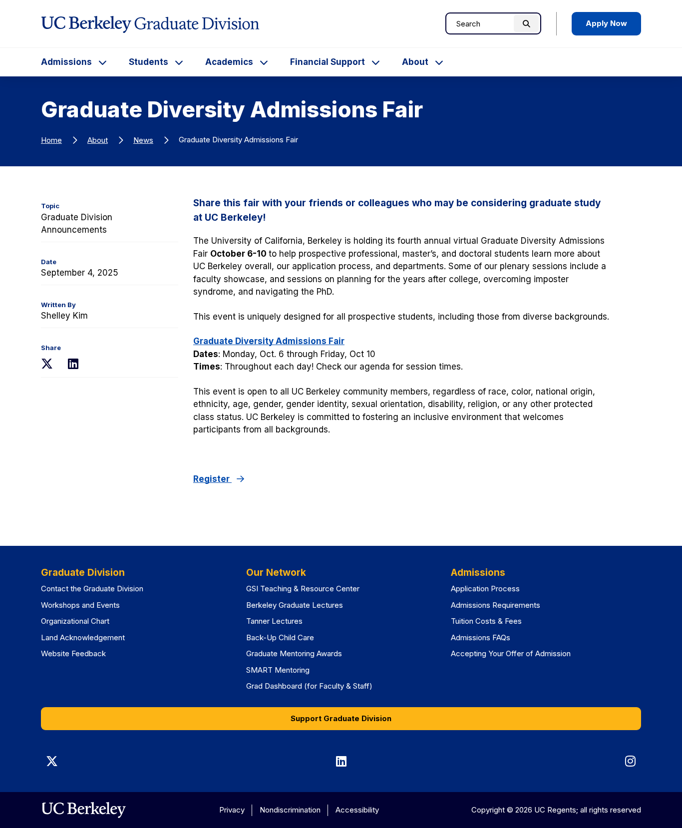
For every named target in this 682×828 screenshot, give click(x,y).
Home (51, 140)
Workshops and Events (80, 605)
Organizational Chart (75, 621)
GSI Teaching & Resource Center (302, 588)
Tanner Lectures (274, 621)
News (143, 140)
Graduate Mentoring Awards (294, 653)
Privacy (232, 810)
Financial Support (327, 62)
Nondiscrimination (290, 810)
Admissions (66, 62)
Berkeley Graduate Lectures (294, 605)
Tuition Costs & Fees (486, 621)
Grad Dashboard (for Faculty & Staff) (309, 686)
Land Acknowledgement (83, 637)
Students (148, 62)
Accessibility (357, 810)
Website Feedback (73, 653)
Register (212, 479)
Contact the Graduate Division (92, 588)
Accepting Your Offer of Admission (511, 653)
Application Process (485, 588)
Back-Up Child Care (280, 637)
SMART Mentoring (278, 670)
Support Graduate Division (341, 718)
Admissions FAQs (480, 637)
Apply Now (606, 23)
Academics (229, 62)
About (415, 62)
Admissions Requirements (495, 605)
